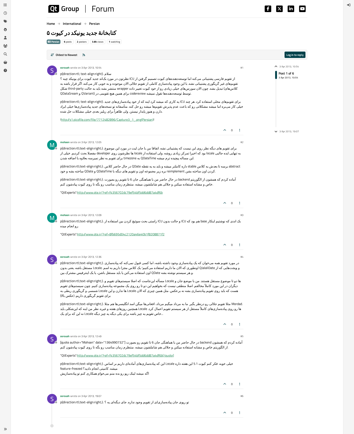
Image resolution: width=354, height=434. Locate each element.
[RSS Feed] (84, 55)
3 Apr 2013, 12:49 (91, 336)
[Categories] (5, 5)
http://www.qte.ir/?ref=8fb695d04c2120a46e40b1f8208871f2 (121, 234)
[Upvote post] (224, 130)
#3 (242, 215)
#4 (242, 257)
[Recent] (5, 13)
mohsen (64, 142)
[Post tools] (240, 130)
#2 (242, 142)
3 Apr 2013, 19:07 (91, 396)
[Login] (348, 5)
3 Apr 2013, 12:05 (91, 142)
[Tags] (5, 21)
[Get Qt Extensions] (5, 62)
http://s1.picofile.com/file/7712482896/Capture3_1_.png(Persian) (107, 119)
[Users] (5, 37)
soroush (64, 68)
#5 (242, 336)
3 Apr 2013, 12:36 (91, 257)
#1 (242, 68)
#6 (242, 396)
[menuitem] (348, 5)
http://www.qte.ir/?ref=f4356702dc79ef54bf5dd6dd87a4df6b (120, 192)
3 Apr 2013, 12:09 (91, 215)
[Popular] (5, 29)
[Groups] (5, 46)
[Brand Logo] (81, 9)
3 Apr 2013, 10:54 (91, 68)
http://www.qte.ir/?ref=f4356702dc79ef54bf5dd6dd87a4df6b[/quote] (125, 355)
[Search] (5, 54)
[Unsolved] (5, 70)
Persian (55, 42)
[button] (5, 429)
